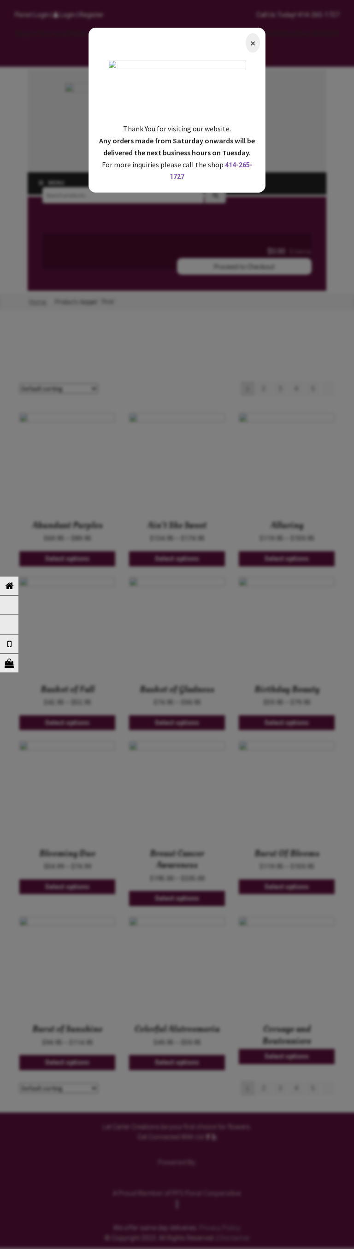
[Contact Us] (16, 644)
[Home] (16, 586)
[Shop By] (16, 663)
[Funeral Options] (16, 605)
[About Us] (16, 624)
